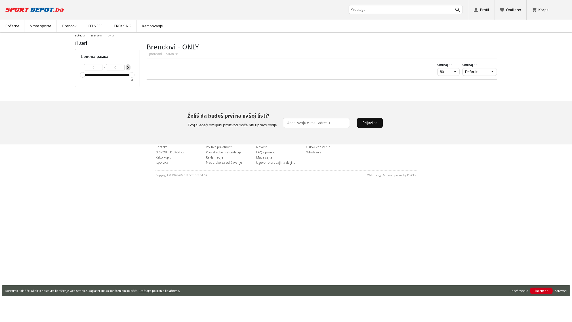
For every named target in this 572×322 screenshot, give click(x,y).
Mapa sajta (264, 157)
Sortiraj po (448, 64)
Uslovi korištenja (318, 147)
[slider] (82, 75)
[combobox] (406, 9)
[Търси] (457, 10)
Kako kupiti (163, 157)
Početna (12, 25)
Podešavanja (518, 291)
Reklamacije (214, 157)
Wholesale (313, 152)
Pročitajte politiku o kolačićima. (159, 291)
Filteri (81, 43)
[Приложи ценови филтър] (128, 67)
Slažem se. (541, 291)
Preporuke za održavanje (224, 162)
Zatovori (560, 291)
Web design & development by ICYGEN (391, 175)
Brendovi (69, 25)
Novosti (261, 147)
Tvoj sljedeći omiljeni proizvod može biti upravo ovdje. (232, 120)
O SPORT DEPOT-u (170, 152)
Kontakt (161, 147)
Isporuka (162, 162)
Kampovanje (152, 25)
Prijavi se (369, 122)
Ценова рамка (94, 56)
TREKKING (122, 25)
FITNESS (95, 25)
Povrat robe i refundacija (224, 152)
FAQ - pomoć (265, 152)
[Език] (563, 10)
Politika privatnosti (219, 147)
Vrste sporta (40, 25)
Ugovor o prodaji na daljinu (275, 162)
